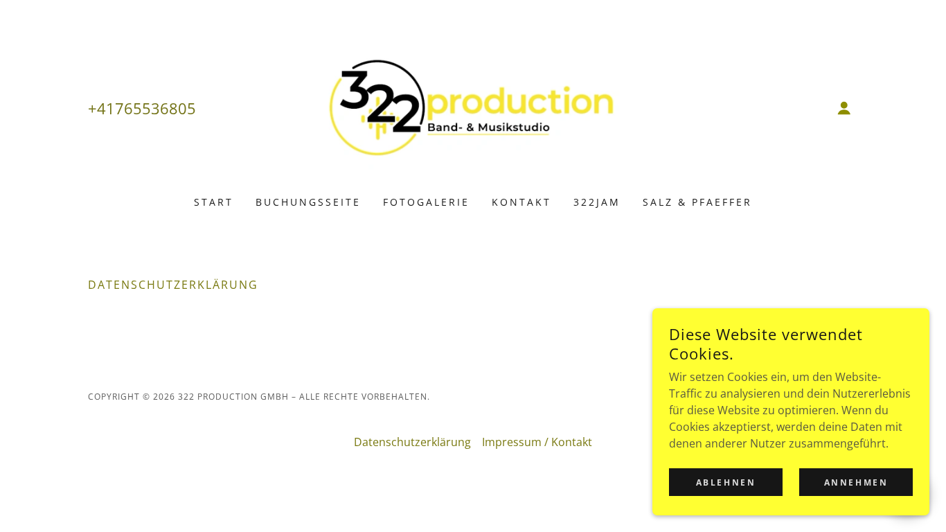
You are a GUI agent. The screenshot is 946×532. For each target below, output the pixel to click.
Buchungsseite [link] (308, 202)
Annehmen (856, 482)
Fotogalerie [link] (426, 202)
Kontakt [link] (521, 202)
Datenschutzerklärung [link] (412, 442)
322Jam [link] (597, 202)
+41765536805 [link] (142, 108)
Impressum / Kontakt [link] (537, 442)
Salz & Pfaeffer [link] (697, 202)
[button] (844, 108)
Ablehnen (726, 482)
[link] (473, 106)
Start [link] (213, 202)
